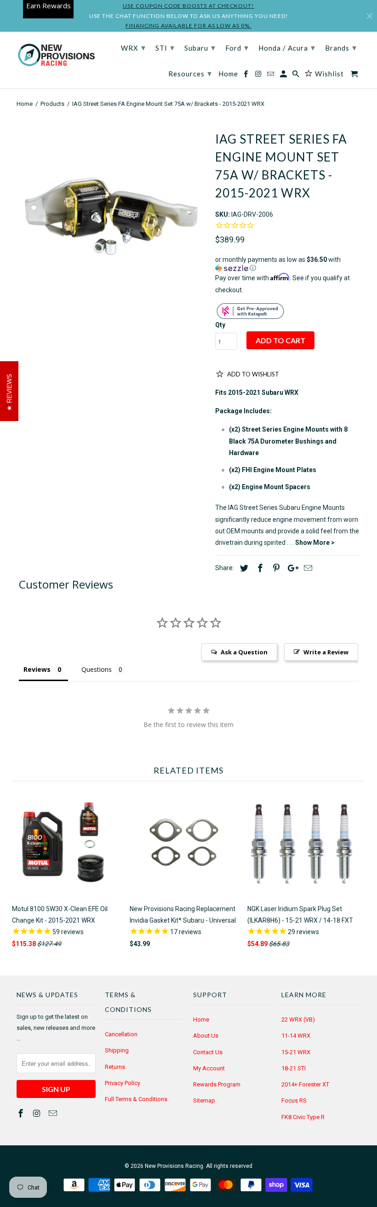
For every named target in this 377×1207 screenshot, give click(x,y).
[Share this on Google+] (290, 568)
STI (165, 47)
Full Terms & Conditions (136, 1099)
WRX (133, 47)
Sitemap (204, 1100)
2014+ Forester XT (305, 1084)
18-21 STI (293, 1068)
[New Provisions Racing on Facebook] (22, 1113)
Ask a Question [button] (244, 652)
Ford (237, 47)
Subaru (200, 47)
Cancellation (121, 1034)
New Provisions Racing (174, 1166)
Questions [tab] (96, 669)
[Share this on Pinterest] (275, 568)
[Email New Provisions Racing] (54, 1113)
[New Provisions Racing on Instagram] (38, 1113)
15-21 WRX (295, 1052)
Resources (190, 73)
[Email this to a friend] (306, 568)
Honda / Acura (286, 47)
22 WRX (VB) (298, 1019)
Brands (341, 47)
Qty (220, 325)
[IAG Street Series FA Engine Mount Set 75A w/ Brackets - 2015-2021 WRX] (111, 216)
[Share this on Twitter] (242, 568)
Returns (115, 1066)
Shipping (117, 1050)
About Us (205, 1035)
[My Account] (284, 75)
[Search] (296, 75)
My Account (209, 1068)
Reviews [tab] (37, 669)
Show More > (315, 542)
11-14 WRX (295, 1035)
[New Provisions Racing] (56, 56)
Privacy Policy (122, 1083)
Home (201, 1019)
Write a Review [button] (325, 652)
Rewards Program (216, 1084)
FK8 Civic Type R (303, 1117)
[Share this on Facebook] (258, 568)
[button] (287, 263)
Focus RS (294, 1100)
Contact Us (208, 1052)
